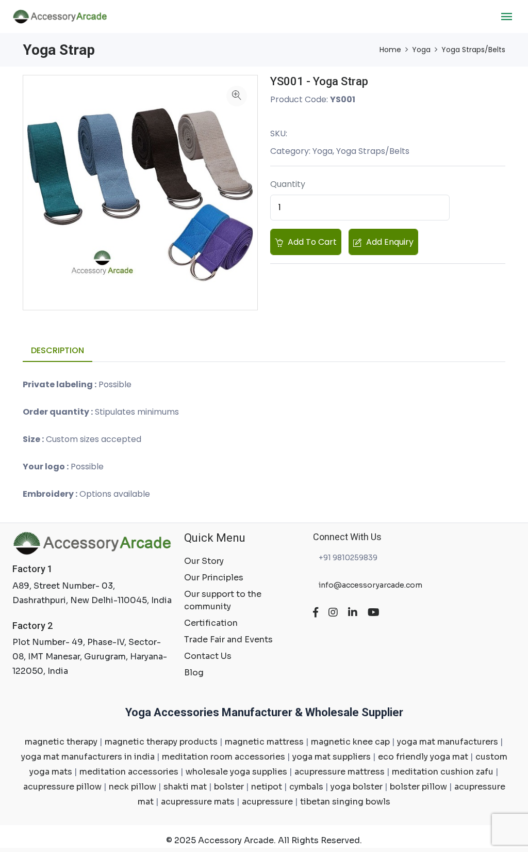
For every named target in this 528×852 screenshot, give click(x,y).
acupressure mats (198, 801)
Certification (211, 623)
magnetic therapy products (161, 741)
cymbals (306, 786)
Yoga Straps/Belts (473, 49)
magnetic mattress (264, 741)
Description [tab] (57, 350)
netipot (266, 786)
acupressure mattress (339, 771)
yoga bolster (357, 786)
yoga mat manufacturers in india (88, 756)
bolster (229, 786)
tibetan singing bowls (345, 801)
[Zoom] (236, 96)
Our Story (204, 561)
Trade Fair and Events (228, 639)
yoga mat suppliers (331, 756)
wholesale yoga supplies (236, 771)
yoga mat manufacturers (447, 741)
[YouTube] (374, 612)
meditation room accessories (223, 756)
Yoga (421, 49)
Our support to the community (222, 600)
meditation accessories (128, 771)
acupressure (267, 801)
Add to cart (311, 242)
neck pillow (132, 786)
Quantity (287, 184)
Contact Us (208, 656)
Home (390, 49)
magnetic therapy (61, 741)
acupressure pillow (62, 786)
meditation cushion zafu (442, 771)
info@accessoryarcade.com (369, 585)
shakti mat (185, 786)
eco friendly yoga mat (423, 756)
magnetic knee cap (350, 741)
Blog (194, 672)
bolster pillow (418, 786)
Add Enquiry (389, 242)
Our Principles (213, 577)
